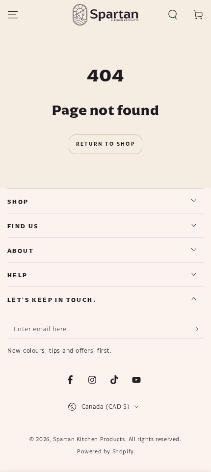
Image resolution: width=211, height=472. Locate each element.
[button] (172, 14)
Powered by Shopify (105, 451)
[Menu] (13, 14)
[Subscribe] (198, 329)
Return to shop (105, 143)
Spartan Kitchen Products (89, 439)
